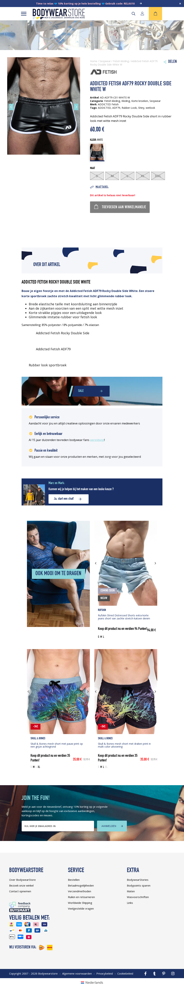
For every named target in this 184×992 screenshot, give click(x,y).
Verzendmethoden (79, 891)
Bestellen (74, 879)
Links (130, 903)
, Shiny (140, 107)
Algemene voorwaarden (77, 973)
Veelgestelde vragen (81, 908)
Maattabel (102, 187)
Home (93, 61)
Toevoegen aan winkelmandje (124, 207)
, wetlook (149, 107)
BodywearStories (137, 879)
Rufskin (102, 610)
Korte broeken (139, 101)
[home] (59, 18)
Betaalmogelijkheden (81, 885)
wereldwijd (97, 440)
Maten (131, 891)
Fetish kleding (121, 61)
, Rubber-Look (128, 107)
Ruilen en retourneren (81, 897)
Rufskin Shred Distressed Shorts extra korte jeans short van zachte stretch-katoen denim (124, 617)
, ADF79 (115, 107)
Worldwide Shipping (80, 903)
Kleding (125, 101)
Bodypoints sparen (138, 885)
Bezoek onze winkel (21, 885)
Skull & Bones (38, 738)
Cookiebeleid (125, 973)
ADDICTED (104, 107)
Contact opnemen (20, 891)
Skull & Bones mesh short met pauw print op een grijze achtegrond (57, 745)
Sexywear (105, 61)
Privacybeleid (104, 973)
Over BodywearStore (22, 879)
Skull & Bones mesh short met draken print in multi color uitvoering (124, 745)
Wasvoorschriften (138, 897)
